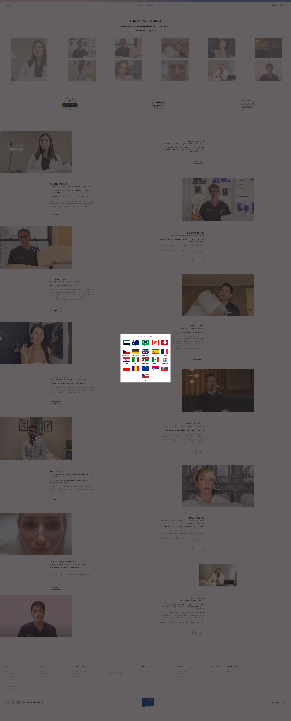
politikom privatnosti (155, 384)
